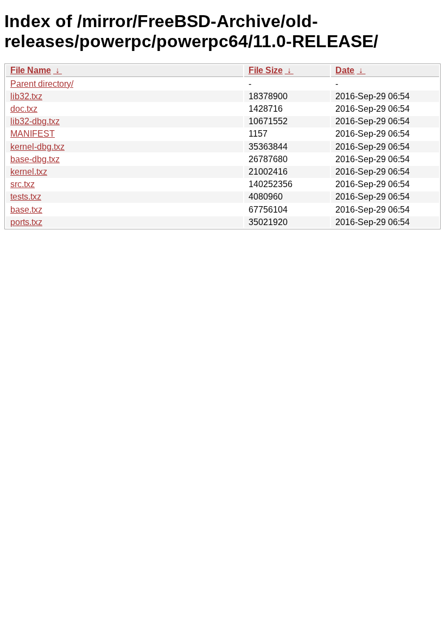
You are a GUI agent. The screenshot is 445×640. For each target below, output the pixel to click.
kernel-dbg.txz (37, 146)
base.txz (26, 209)
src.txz (22, 184)
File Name (30, 70)
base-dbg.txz (35, 159)
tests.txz (25, 196)
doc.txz (23, 108)
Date (344, 70)
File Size (266, 70)
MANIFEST (32, 133)
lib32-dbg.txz (35, 121)
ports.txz (26, 222)
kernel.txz (28, 171)
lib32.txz (26, 96)
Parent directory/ (41, 83)
